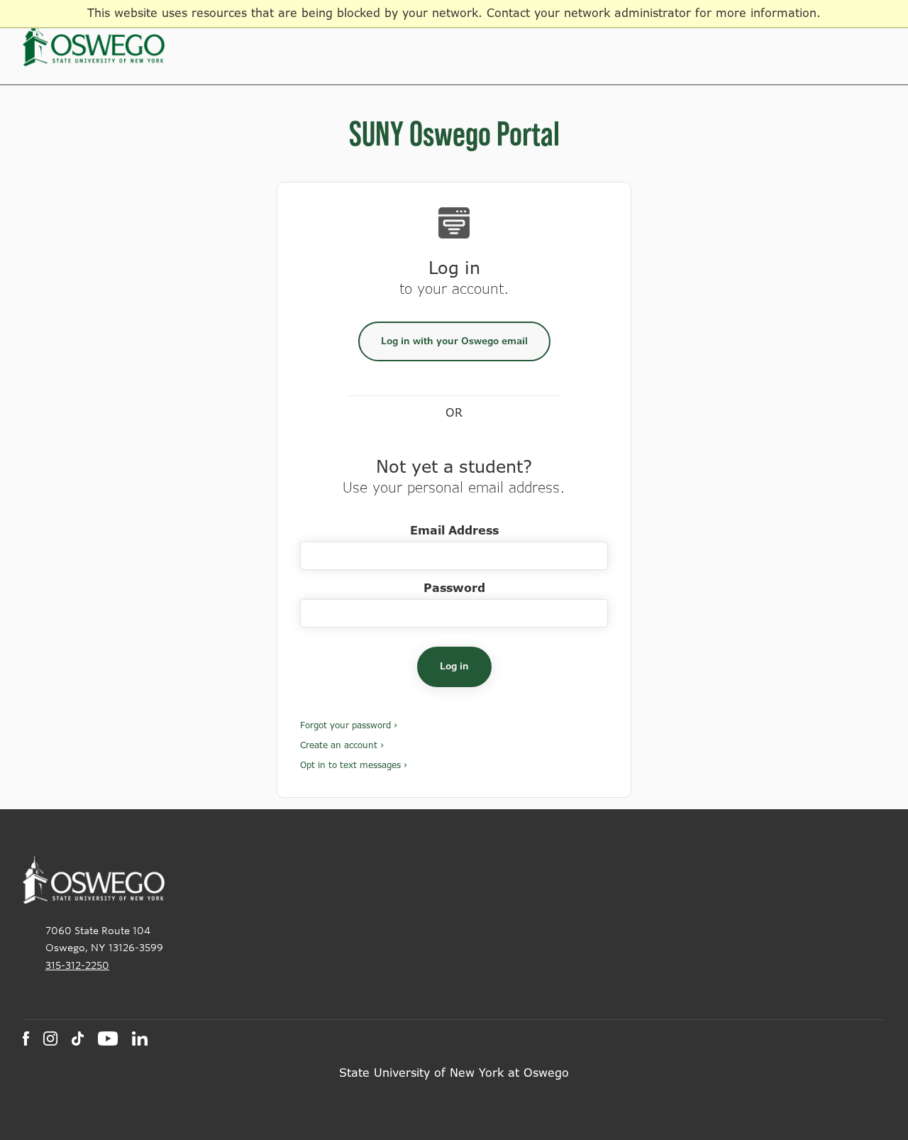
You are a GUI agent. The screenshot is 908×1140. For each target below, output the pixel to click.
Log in (454, 666)
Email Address (454, 530)
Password (454, 588)
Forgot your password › (348, 725)
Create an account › (342, 745)
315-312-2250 (77, 965)
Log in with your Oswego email (454, 341)
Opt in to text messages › (353, 765)
